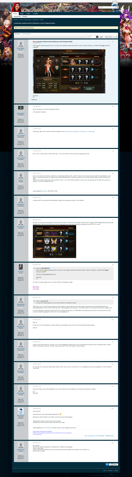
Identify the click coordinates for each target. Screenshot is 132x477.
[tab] (17, 34)
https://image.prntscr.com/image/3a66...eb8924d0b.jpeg (99, 435)
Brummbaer (20, 371)
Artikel (28, 13)
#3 (113, 128)
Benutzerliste (17, 16)
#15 (113, 443)
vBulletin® (111, 474)
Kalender (25, 16)
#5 (113, 173)
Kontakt (110, 470)
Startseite (16, 19)
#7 (113, 220)
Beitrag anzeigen (48, 268)
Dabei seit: (21, 54)
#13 (113, 386)
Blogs (21, 13)
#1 (113, 41)
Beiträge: (20, 57)
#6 (113, 197)
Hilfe (104, 470)
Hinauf (116, 470)
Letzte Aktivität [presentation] (26, 33)
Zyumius (20, 271)
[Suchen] (117, 7)
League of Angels (27, 19)
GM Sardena (21, 415)
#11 (113, 342)
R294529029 (20, 204)
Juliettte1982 (21, 135)
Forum (21, 19)
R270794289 (20, 48)
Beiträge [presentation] (17, 33)
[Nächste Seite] (110, 37)
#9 (113, 297)
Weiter (115, 464)
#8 (113, 264)
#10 (113, 319)
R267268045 (20, 113)
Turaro (21, 180)
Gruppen (35, 13)
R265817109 (20, 326)
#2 (113, 106)
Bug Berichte (36, 19)
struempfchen (21, 158)
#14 (113, 408)
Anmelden (115, 1)
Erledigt (41, 19)
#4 (113, 151)
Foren (15, 13)
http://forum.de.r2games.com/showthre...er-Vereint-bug (80, 131)
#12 (113, 364)
